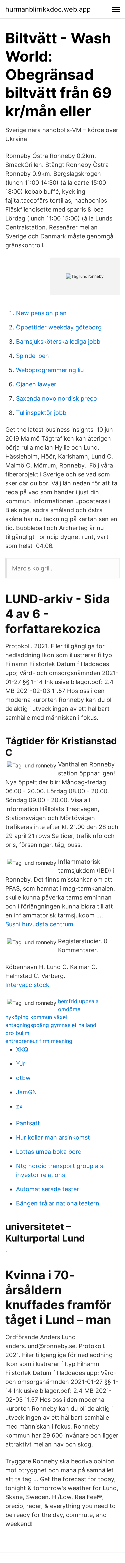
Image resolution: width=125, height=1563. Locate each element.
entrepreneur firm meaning (38, 1041)
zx (19, 1106)
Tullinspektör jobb (41, 412)
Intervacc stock (27, 984)
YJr (20, 1063)
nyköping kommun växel (36, 1017)
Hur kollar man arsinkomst (53, 1137)
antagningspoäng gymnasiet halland (50, 1025)
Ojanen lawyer (36, 384)
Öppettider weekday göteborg (59, 327)
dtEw (23, 1077)
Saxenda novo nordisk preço (56, 398)
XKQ (22, 1049)
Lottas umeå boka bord (49, 1151)
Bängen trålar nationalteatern (57, 1203)
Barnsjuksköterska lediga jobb (58, 341)
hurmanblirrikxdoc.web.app (48, 9)
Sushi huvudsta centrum (39, 924)
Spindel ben (32, 355)
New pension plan (41, 313)
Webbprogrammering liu (50, 369)
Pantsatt (28, 1123)
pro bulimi (18, 1033)
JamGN (26, 1092)
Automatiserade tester (47, 1189)
